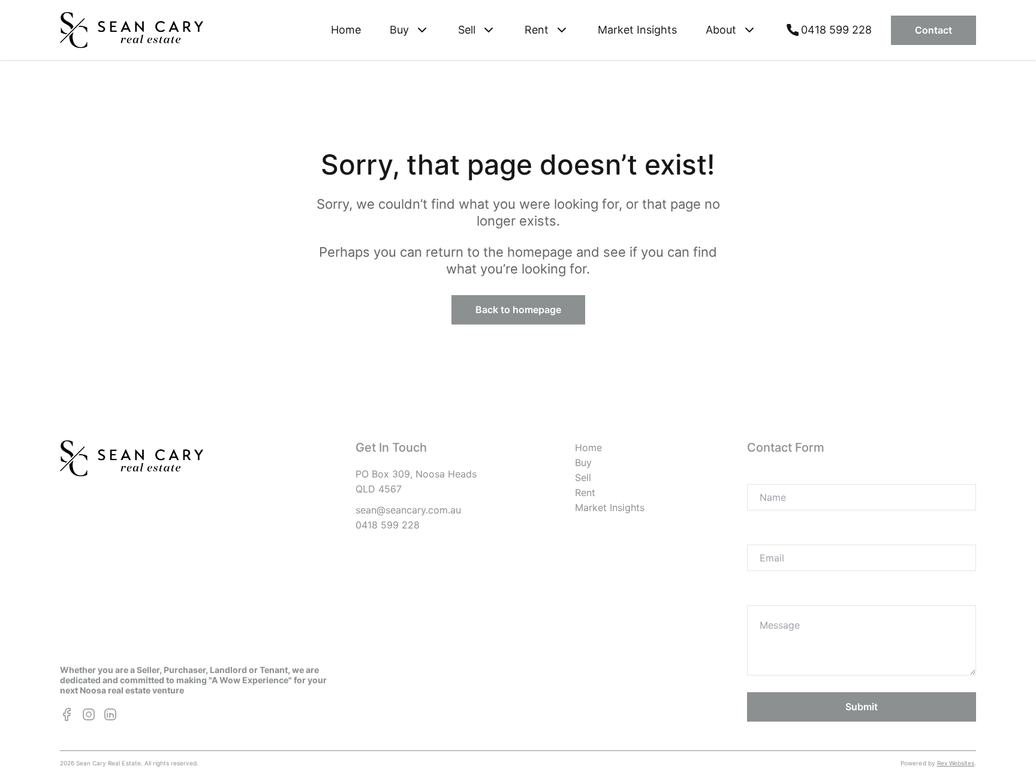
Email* (762, 534)
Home (346, 29)
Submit (861, 707)
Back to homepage (518, 310)
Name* (763, 474)
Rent (585, 492)
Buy (583, 462)
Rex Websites (955, 763)
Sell (583, 477)
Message (768, 595)
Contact (933, 30)
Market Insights (637, 29)
